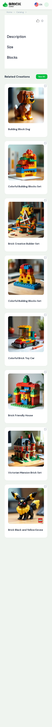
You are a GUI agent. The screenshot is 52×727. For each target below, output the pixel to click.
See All (41, 76)
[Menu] (46, 4)
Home (9, 12)
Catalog (20, 12)
